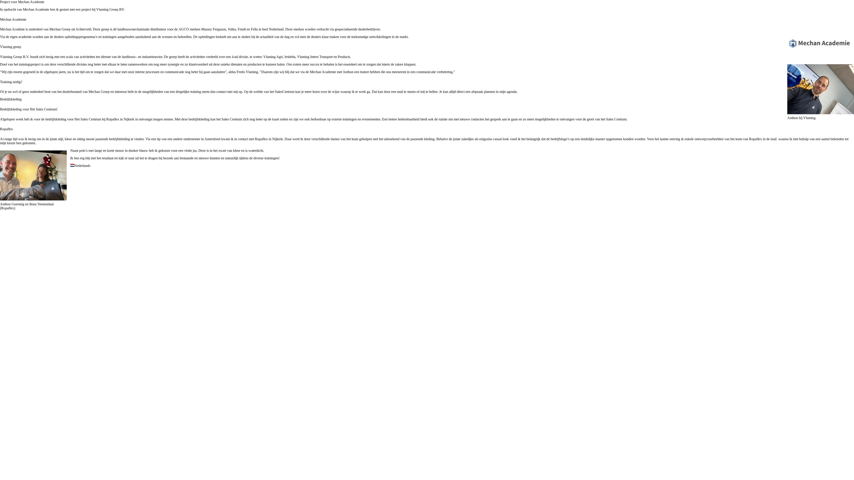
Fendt (242, 29)
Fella (254, 29)
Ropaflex (112, 119)
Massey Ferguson (213, 29)
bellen (433, 92)
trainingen (271, 158)
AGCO (184, 29)
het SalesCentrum (282, 92)
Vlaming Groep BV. (110, 9)
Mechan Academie (36, 9)
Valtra (232, 29)
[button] (427, 166)
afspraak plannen (483, 92)
